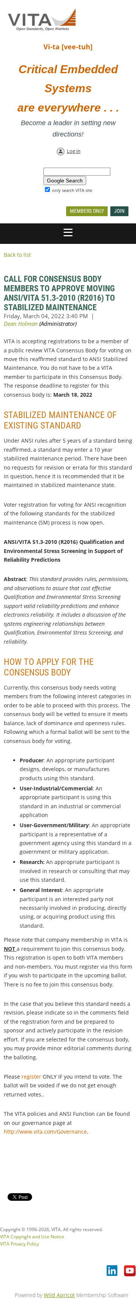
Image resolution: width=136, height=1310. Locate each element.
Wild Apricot (59, 1295)
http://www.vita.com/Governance (45, 1131)
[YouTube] (130, 1271)
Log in (73, 151)
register (31, 1076)
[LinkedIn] (113, 1271)
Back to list (17, 254)
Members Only (87, 211)
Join (119, 211)
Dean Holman (21, 323)
